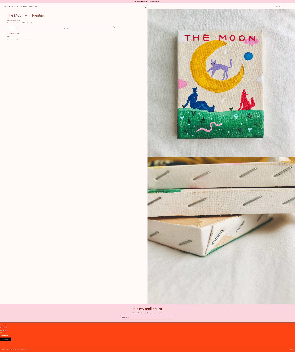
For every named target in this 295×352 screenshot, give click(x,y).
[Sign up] (173, 317)
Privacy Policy (3, 328)
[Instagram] (291, 349)
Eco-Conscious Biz (4, 325)
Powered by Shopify (14, 349)
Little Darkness (6, 349)
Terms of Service (4, 335)
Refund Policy (3, 333)
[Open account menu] (287, 6)
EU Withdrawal (6, 339)
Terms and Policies (23, 349)
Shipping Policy (3, 330)
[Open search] (283, 6)
